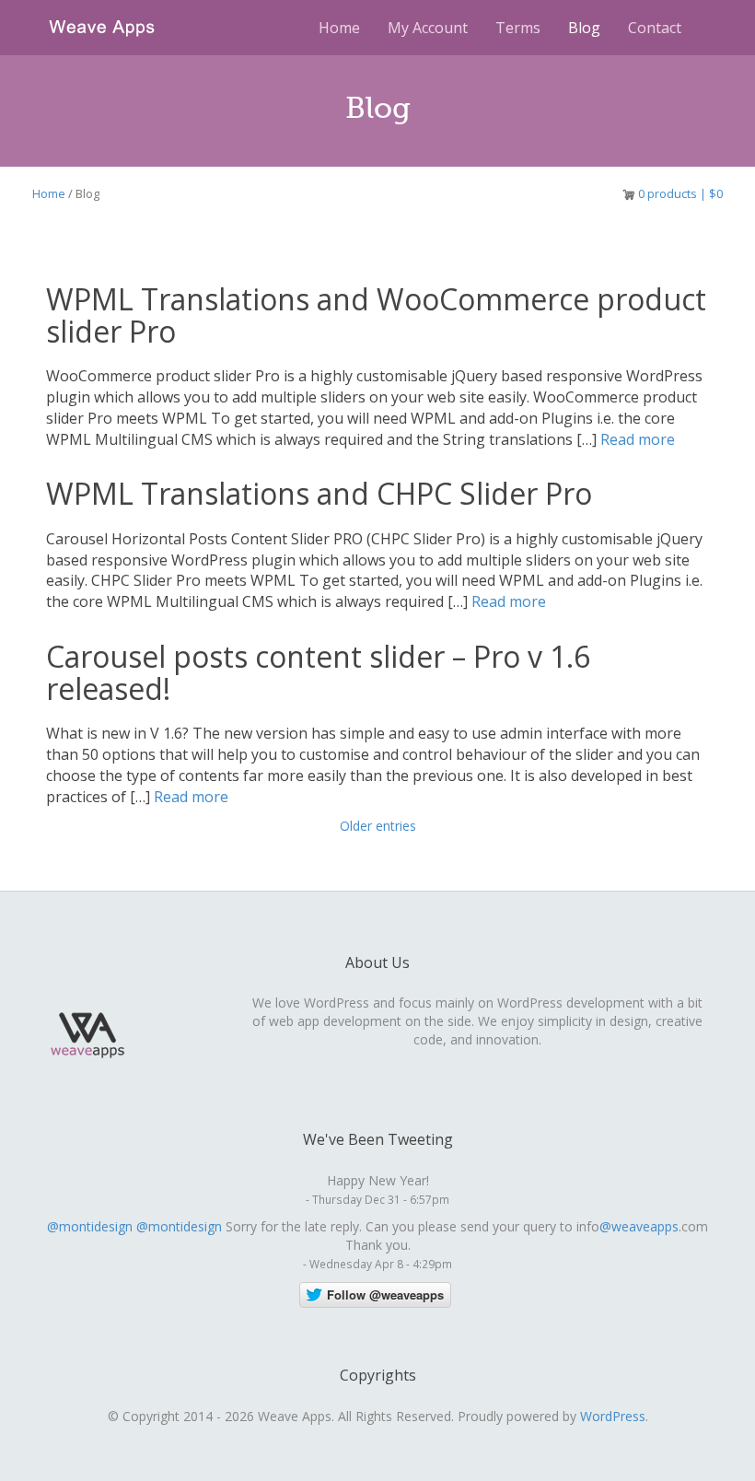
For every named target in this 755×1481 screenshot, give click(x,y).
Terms (517, 27)
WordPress (612, 1416)
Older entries (378, 825)
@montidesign (90, 1226)
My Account (428, 27)
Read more (636, 439)
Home (339, 27)
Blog (584, 27)
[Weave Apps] (101, 26)
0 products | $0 (680, 193)
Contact (654, 27)
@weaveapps (639, 1226)
